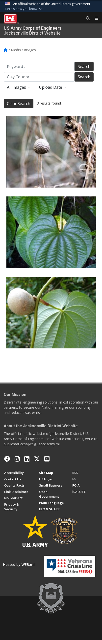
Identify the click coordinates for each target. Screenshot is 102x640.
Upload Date (51, 87)
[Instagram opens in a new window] (17, 458)
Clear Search (18, 103)
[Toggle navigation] (94, 18)
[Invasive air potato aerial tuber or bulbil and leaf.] (51, 313)
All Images (17, 87)
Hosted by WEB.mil (19, 564)
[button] (24, 8)
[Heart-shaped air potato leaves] (51, 232)
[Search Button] (86, 18)
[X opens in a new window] (37, 458)
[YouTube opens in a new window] (47, 458)
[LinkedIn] (26, 458)
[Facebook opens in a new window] (7, 458)
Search (84, 66)
